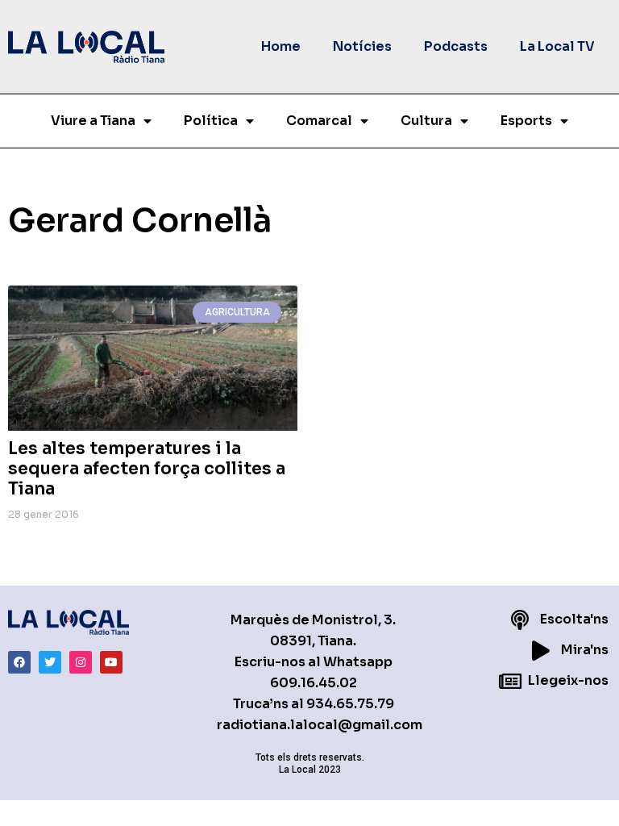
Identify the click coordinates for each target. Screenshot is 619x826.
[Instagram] (80, 662)
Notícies (362, 46)
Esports (526, 120)
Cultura (426, 120)
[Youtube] (111, 662)
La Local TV (557, 46)
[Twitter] (50, 662)
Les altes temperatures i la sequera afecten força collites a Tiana (146, 468)
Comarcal (319, 120)
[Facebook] (19, 662)
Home (281, 46)
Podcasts (456, 46)
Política (211, 120)
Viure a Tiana (93, 120)
